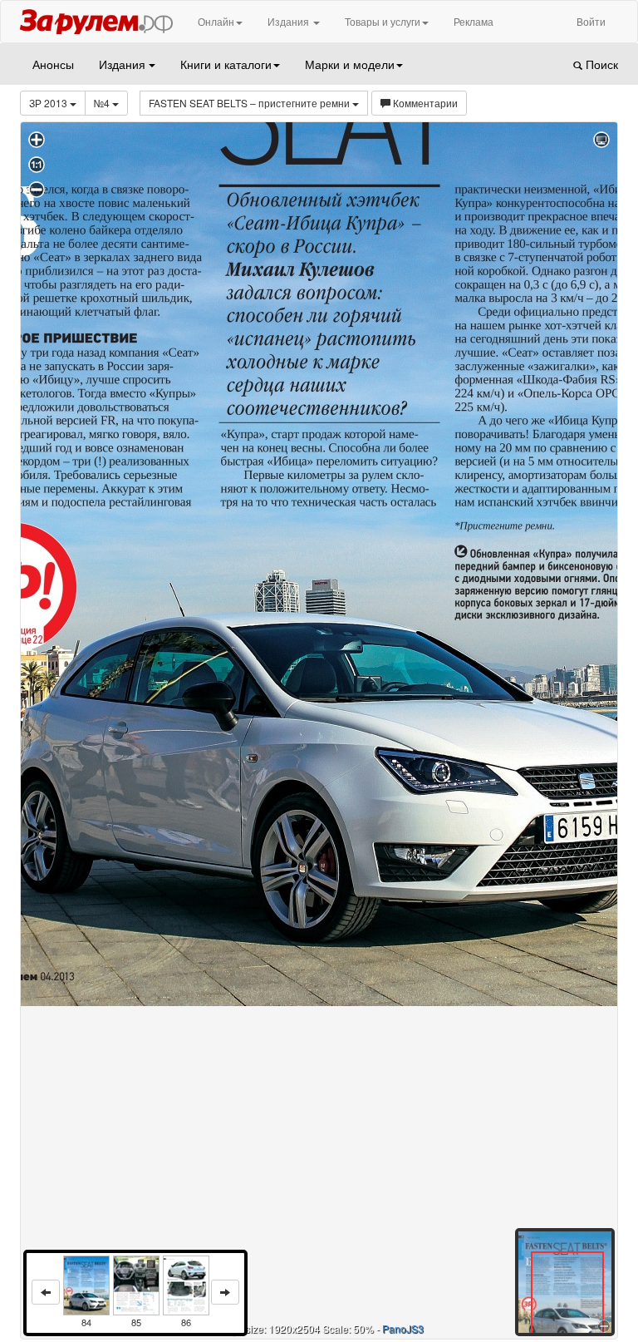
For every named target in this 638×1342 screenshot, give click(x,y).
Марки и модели (350, 64)
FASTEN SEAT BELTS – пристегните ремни (250, 103)
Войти (591, 21)
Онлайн (216, 21)
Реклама (473, 21)
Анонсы (53, 64)
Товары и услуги (382, 21)
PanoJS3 (403, 1328)
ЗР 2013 (49, 103)
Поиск (600, 64)
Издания (289, 21)
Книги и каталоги (226, 64)
